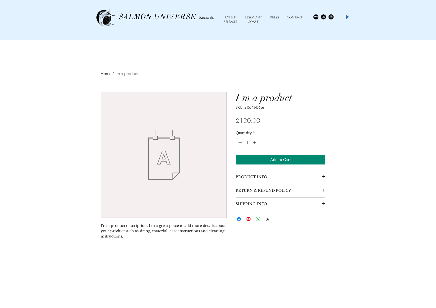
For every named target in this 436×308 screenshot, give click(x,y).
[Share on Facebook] (239, 219)
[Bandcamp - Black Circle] (315, 16)
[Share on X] (268, 219)
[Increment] (255, 142)
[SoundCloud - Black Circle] (323, 16)
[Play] (347, 17)
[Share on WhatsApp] (258, 219)
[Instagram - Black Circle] (331, 16)
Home (106, 73)
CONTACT (295, 17)
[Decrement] (239, 142)
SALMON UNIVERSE (157, 17)
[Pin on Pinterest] (249, 219)
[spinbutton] (247, 142)
